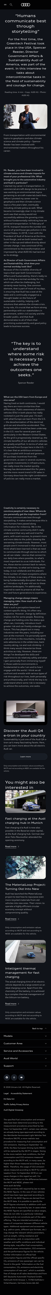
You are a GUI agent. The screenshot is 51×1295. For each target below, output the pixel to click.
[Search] (11, 5)
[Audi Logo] (25, 4)
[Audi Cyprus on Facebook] (7, 1077)
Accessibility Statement (21, 1093)
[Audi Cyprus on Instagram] (14, 1077)
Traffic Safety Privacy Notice (16, 1104)
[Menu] (6, 4)
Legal (6, 1093)
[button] (25, 1036)
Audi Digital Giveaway (13, 1110)
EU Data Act (9, 1099)
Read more (10, 846)
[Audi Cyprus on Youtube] (21, 1077)
